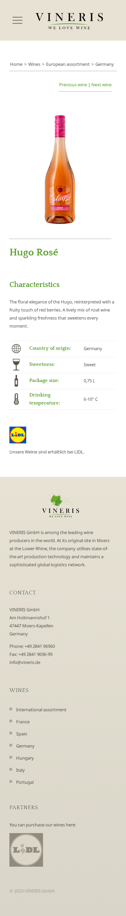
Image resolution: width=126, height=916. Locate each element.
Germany (104, 64)
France (23, 722)
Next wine (101, 85)
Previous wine (73, 85)
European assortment (68, 64)
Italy (20, 770)
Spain (21, 734)
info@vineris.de (24, 662)
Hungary (25, 758)
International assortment (41, 710)
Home (16, 64)
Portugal (25, 782)
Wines (34, 64)
